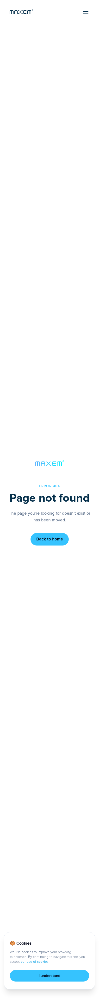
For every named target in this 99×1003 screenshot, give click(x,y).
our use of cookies (35, 962)
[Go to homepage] (21, 11)
